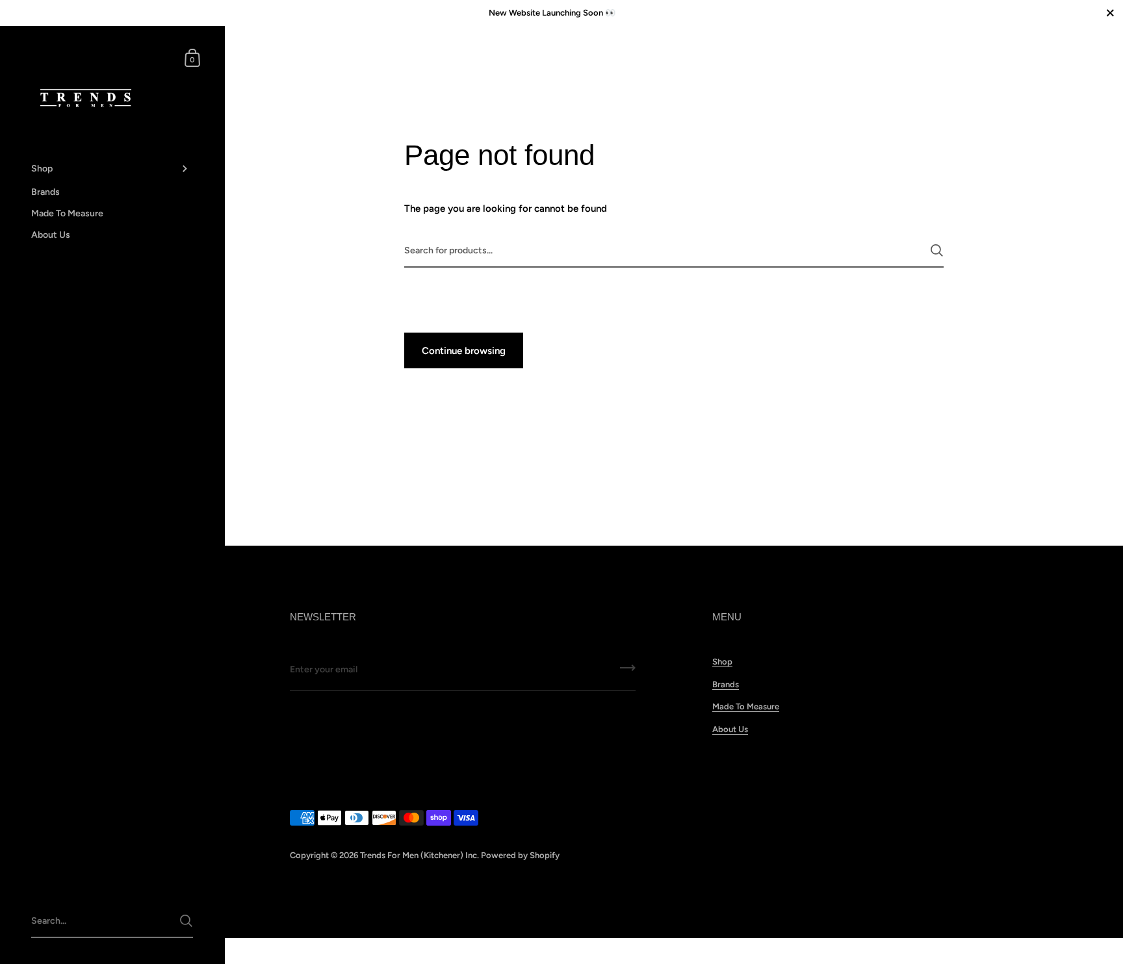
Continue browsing (464, 351)
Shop (722, 661)
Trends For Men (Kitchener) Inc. (419, 855)
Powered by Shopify (520, 855)
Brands (725, 684)
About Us (730, 729)
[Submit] (937, 250)
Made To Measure (745, 706)
